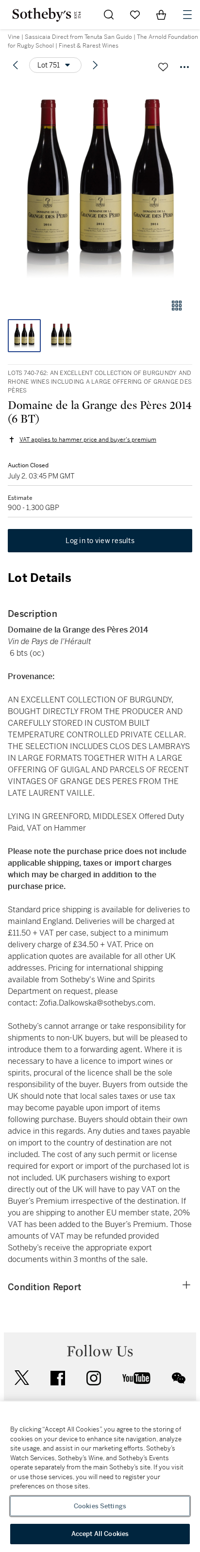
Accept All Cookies (100, 1534)
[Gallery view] (176, 305)
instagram (93, 1378)
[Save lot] (163, 67)
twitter (22, 1377)
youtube (136, 1378)
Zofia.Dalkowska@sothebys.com (96, 1003)
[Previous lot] (15, 65)
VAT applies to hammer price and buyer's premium (87, 439)
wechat (178, 1378)
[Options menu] (184, 67)
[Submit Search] (109, 14)
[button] (100, 186)
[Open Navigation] (187, 14)
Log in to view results (100, 540)
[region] (100, 1476)
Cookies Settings (100, 1506)
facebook (57, 1378)
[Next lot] (95, 65)
